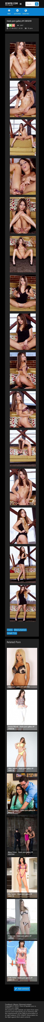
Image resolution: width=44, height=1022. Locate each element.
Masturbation (20, 629)
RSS (17, 1008)
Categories (17, 14)
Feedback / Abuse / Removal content (18, 1004)
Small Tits (11, 633)
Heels (9, 629)
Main (9, 14)
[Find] (36, 4)
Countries (25, 14)
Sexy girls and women (12, 4)
